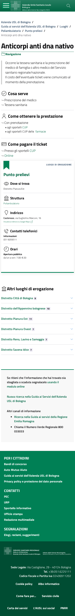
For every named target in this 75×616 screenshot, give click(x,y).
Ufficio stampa (13, 514)
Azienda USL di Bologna (16, 22)
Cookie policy (24, 584)
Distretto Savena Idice (16, 349)
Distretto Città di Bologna (18, 298)
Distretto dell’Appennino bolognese (25, 308)
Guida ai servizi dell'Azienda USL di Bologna (28, 26)
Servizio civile (50, 596)
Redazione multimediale (19, 519)
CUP (25, 127)
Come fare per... (26, 596)
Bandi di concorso (15, 464)
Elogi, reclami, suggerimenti (21, 535)
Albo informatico (49, 584)
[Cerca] (68, 6)
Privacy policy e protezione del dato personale (33, 481)
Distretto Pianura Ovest (17, 329)
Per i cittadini (16, 458)
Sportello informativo (17, 508)
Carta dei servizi (17, 608)
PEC (6, 496)
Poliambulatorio (11, 31)
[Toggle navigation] (6, 5)
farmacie (40, 131)
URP (6, 502)
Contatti (12, 490)
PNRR (64, 608)
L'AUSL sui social (44, 608)
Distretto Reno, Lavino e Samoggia (24, 339)
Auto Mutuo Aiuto (15, 470)
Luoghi (64, 26)
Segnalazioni (16, 529)
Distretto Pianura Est (16, 318)
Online (8, 155)
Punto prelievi (33, 31)
